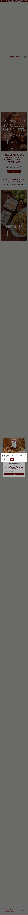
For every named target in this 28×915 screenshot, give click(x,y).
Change (12, 459)
